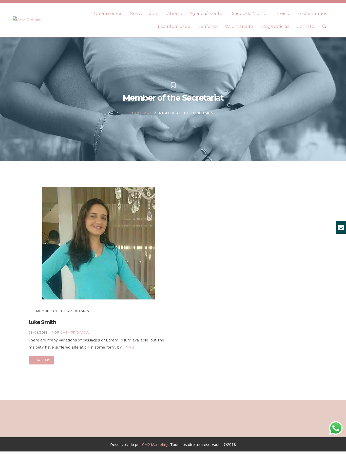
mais (129, 347)
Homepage (141, 113)
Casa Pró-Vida (74, 332)
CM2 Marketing (155, 444)
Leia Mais (41, 360)
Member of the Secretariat (63, 311)
